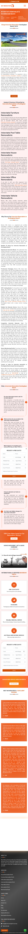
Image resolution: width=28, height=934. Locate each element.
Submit (14, 476)
